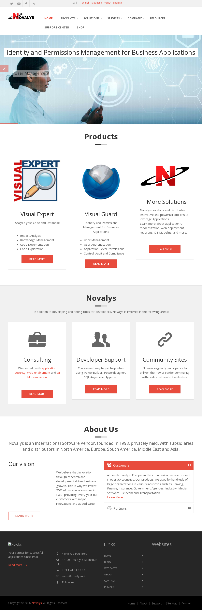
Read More (37, 259)
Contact (109, 580)
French (107, 2)
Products (68, 18)
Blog (107, 562)
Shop (80, 27)
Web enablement (38, 372)
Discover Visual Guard (23, 107)
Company (135, 18)
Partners (120, 508)
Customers (121, 465)
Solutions (91, 18)
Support (157, 603)
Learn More (24, 516)
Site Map (171, 603)
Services (113, 18)
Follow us (68, 582)
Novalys (37, 603)
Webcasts (110, 568)
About (108, 574)
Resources (157, 18)
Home (48, 18)
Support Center (56, 27)
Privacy (109, 587)
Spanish (117, 2)
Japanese (97, 2)
